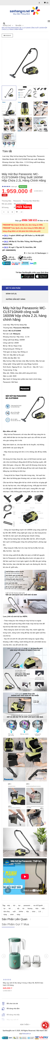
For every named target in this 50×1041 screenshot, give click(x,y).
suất (14, 911)
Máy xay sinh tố (12, 1020)
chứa (33, 911)
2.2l (39, 911)
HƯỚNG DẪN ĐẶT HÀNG (15, 299)
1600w (21, 911)
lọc (4, 908)
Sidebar (8, 35)
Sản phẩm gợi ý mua (15, 924)
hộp (27, 911)
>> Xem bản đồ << (37, 253)
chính (12, 914)
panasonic (27, 905)
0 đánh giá (13, 186)
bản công (7, 911)
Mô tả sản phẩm (13, 288)
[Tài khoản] (39, 3)
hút (14, 905)
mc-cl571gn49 (38, 905)
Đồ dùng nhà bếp (13, 1015)
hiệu (37, 908)
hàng (5, 914)
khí (10, 908)
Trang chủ (7, 25)
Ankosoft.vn (26, 1033)
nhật (43, 908)
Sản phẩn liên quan (14, 919)
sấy (18, 908)
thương (30, 908)
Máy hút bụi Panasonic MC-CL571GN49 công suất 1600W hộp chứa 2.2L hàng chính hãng (24, 28)
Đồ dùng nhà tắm (13, 1008)
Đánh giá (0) (11, 294)
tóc (23, 908)
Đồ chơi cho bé (12, 1003)
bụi (19, 905)
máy (8, 905)
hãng (18, 914)
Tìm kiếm (18, 25)
